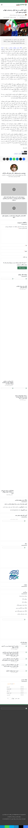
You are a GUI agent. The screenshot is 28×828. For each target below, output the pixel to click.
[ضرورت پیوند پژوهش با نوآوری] (23, 672)
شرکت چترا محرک (23, 596)
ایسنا (2, 47)
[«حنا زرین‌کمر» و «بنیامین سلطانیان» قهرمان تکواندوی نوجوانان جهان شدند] (7, 329)
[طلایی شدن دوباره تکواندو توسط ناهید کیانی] (21, 281)
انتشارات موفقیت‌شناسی (14, 519)
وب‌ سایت (25, 256)
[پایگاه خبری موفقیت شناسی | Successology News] (21, 5)
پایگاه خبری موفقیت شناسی (15, 47)
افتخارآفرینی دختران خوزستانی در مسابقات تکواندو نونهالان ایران (7, 492)
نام (26, 245)
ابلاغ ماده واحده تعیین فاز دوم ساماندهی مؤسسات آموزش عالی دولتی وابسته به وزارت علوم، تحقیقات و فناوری (10, 654)
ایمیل (25, 251)
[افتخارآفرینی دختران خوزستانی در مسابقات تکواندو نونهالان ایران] (7, 438)
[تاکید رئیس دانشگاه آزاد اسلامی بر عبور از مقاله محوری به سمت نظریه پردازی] (23, 666)
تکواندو (20, 153)
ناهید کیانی (16, 153)
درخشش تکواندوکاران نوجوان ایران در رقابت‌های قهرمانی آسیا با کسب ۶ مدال (21, 397)
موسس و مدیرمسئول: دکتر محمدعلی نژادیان (17, 15)
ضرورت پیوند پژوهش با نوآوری (12, 670)
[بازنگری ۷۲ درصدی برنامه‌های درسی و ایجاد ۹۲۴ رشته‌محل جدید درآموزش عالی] (23, 660)
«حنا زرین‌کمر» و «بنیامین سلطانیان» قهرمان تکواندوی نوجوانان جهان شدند (7, 382)
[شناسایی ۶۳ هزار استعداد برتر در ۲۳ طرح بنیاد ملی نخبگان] (23, 648)
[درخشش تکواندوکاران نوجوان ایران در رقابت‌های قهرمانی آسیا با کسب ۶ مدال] (21, 390)
